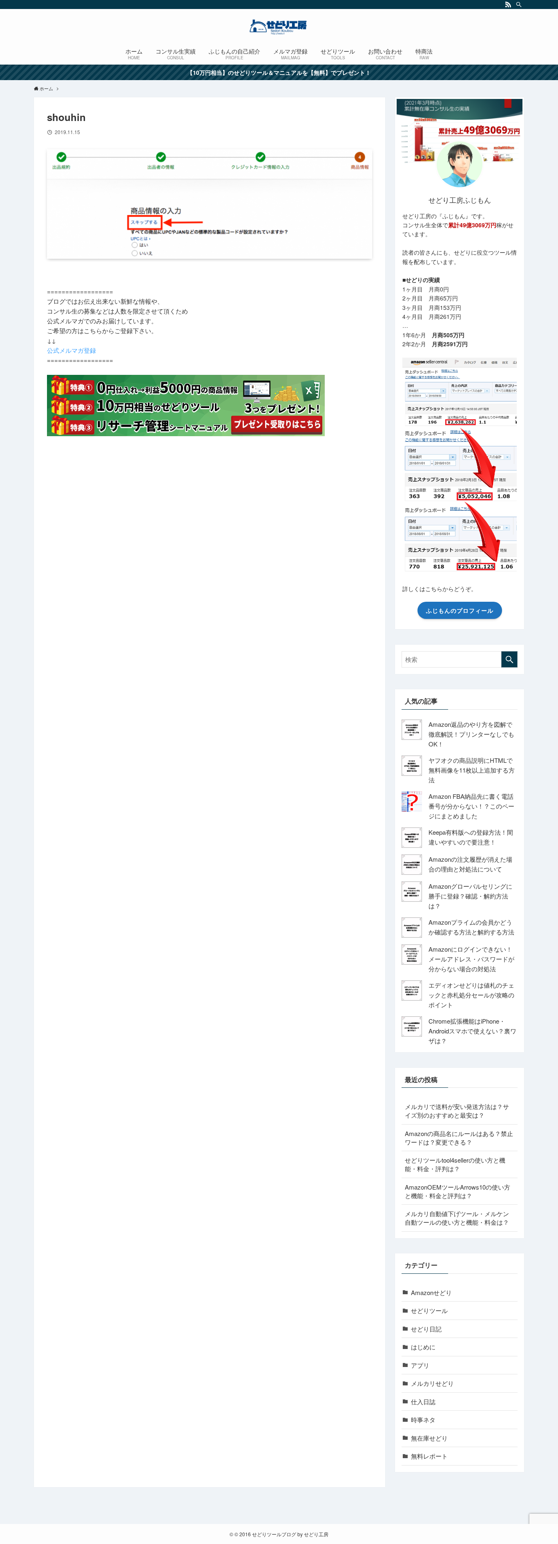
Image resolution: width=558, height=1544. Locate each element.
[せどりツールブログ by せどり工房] (279, 27)
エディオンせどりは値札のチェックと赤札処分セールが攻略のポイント (471, 995)
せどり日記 (426, 1328)
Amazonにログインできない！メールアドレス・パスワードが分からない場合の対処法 (471, 959)
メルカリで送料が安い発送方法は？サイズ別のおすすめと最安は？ (457, 1110)
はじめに (423, 1346)
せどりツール (429, 1310)
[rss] (508, 4)
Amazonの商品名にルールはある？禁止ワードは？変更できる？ (459, 1137)
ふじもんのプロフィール (459, 610)
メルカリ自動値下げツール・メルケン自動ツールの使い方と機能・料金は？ (457, 1217)
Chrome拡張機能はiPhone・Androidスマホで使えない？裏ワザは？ (472, 1031)
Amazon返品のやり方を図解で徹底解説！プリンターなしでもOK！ (471, 734)
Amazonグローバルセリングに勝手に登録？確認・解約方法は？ (470, 896)
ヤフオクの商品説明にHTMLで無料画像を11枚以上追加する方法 (472, 770)
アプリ (420, 1365)
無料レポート (429, 1456)
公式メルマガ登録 (71, 350)
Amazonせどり (431, 1292)
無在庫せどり (429, 1438)
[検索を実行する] (509, 659)
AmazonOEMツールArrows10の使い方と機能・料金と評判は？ (457, 1191)
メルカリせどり (432, 1383)
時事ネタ (423, 1419)
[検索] (518, 4)
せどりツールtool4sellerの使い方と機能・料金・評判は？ (455, 1164)
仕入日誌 (423, 1401)
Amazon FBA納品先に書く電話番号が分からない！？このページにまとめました (471, 806)
